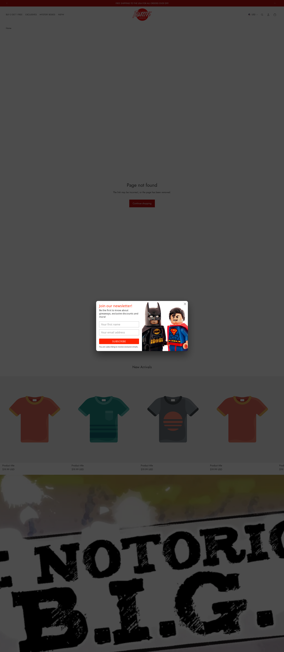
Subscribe (119, 341)
